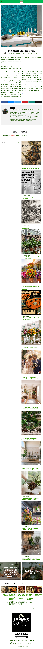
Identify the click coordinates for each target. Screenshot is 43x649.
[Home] (27, 634)
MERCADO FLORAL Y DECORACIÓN (27, 53)
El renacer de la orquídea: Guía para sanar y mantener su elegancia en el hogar (31, 499)
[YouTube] (23, 634)
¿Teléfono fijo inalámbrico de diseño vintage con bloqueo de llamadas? (31, 318)
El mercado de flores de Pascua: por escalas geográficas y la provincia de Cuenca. (29, 598)
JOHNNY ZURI (10, 53)
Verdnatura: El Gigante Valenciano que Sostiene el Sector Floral (30, 528)
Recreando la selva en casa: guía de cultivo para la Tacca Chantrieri (31, 257)
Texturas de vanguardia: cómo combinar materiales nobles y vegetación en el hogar (31, 558)
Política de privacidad (18, 646)
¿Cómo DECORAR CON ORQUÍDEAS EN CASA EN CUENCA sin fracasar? (21, 596)
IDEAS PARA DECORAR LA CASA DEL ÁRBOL (30, 168)
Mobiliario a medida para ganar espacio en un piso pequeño (31, 197)
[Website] (10, 122)
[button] (18, 142)
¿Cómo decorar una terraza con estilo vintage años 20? (30, 227)
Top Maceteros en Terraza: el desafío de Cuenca (38, 596)
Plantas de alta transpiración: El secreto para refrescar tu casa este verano (30, 469)
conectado (13, 135)
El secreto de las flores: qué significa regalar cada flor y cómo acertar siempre (30, 348)
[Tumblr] (25, 634)
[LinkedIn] (21, 634)
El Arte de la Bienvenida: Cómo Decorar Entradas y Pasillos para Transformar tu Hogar (30, 409)
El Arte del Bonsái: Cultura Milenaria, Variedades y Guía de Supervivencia (29, 439)
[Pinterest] (19, 634)
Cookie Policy (25, 646)
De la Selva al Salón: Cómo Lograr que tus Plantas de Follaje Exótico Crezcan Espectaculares (30, 288)
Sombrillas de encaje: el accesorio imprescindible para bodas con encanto (30, 378)
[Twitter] (16, 634)
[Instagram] (18, 634)
